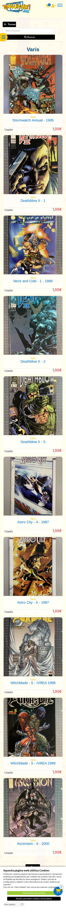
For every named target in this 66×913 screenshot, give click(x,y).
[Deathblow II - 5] (33, 434)
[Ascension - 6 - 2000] (33, 836)
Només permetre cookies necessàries (34, 898)
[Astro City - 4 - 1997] (33, 514)
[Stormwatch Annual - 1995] (33, 112)
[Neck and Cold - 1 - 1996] (33, 273)
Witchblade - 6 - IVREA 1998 (33, 683)
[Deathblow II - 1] (33, 193)
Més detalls (9, 904)
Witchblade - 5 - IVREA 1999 (33, 763)
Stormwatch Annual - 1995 (33, 120)
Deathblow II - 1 (33, 200)
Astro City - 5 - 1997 (33, 602)
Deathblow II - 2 (33, 361)
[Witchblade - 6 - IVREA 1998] (33, 675)
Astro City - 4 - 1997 (33, 522)
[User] (54, 6)
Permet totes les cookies (34, 893)
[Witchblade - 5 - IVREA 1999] (33, 755)
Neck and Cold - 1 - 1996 (33, 281)
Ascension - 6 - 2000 (33, 843)
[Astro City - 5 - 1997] (33, 595)
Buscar (31, 37)
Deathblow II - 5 (33, 442)
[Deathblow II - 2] (33, 353)
